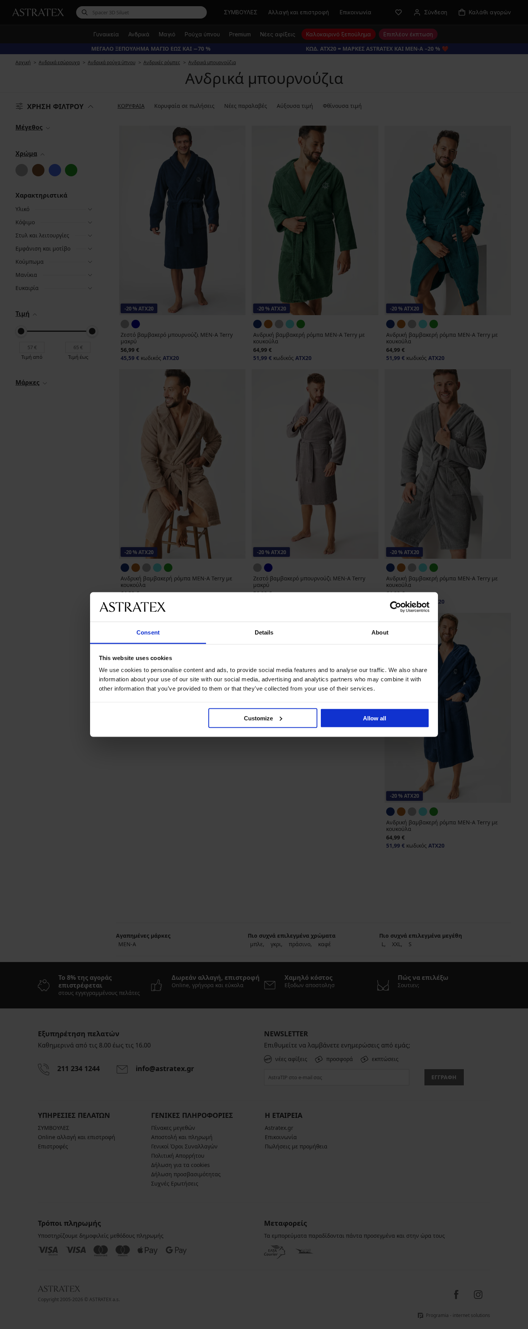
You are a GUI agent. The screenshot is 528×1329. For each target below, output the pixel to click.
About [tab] (379, 632)
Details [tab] (264, 632)
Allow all (374, 718)
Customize (258, 718)
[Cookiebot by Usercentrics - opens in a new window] (395, 606)
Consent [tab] (148, 632)
